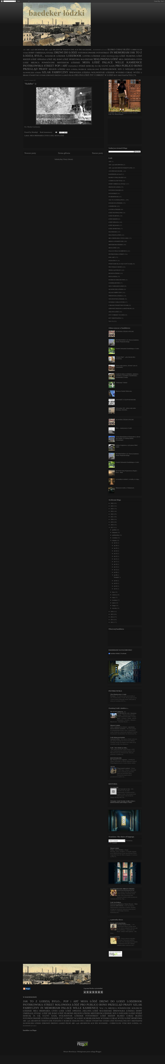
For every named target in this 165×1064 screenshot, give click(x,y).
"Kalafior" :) (30, 84)
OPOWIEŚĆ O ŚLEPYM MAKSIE (126, 399)
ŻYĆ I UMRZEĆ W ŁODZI (101, 75)
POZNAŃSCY (73, 66)
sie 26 (115, 548)
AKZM (112, 766)
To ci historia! (114, 787)
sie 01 (115, 588)
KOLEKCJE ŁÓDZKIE (55, 56)
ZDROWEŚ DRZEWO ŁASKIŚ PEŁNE (60, 75)
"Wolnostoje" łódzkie (121, 382)
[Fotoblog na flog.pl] (82, 1046)
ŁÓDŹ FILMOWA (128, 56)
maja (113, 597)
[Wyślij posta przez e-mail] (56, 132)
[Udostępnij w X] (63, 132)
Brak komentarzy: (46, 132)
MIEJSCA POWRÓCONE (43, 62)
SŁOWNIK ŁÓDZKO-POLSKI (125, 331)
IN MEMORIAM (119, 52)
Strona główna (64, 153)
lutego (114, 605)
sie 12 (115, 569)
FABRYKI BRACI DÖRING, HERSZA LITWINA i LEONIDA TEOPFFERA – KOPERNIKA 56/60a (127, 375)
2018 (112, 524)
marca (114, 603)
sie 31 (115, 543)
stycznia (114, 608)
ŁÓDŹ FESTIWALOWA (110, 56)
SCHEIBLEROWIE (108, 69)
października (115, 535)
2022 (112, 514)
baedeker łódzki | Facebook (118, 653)
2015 (112, 614)
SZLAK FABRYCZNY (55, 72)
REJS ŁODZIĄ (72, 69)
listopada (114, 532)
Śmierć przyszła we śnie (123, 789)
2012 (112, 622)
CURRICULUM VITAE (115, 180)
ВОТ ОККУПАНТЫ (121, 75)
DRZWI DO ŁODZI (65, 52)
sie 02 (115, 586)
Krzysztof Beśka (115, 937)
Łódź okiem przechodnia (117, 737)
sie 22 (115, 556)
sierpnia (114, 540)
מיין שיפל (132, 75)
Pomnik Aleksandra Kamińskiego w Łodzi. (127, 348)
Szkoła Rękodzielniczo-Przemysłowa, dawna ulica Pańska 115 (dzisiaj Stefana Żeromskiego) (128, 438)
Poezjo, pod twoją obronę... (118, 923)
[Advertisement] (63, 143)
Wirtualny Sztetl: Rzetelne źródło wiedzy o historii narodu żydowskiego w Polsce (122, 801)
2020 (112, 519)
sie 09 (115, 572)
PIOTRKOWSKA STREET (38, 65)
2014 (112, 617)
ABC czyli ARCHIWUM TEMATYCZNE (59, 50)
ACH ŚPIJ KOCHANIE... (84, 50)
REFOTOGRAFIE (116, 758)
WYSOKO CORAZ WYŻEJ (128, 72)
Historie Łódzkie (115, 725)
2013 (112, 619)
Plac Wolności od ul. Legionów (118, 759)
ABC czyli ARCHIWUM (35, 50)
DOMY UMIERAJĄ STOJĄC (41, 53)
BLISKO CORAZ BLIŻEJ (119, 49)
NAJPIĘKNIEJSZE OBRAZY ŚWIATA (122, 888)
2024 (112, 508)
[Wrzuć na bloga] (61, 132)
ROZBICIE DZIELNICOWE (88, 69)
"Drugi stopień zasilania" (124, 768)
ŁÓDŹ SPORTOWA (71, 59)
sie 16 (115, 564)
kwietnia (114, 600)
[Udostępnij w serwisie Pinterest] (66, 132)
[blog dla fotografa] (115, 956)
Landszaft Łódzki (115, 739)
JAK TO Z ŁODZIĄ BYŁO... (117, 200)
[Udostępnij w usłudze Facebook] (65, 132)
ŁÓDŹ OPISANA (38, 59)
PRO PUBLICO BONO (128, 65)
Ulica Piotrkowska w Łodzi (118, 694)
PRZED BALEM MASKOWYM (125, 890)
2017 (112, 527)
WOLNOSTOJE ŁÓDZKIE (103, 72)
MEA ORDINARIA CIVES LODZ (42, 135)
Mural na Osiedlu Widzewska (124, 391)
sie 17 (115, 561)
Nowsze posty (30, 153)
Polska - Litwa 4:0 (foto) (117, 850)
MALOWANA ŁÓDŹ (106, 59)
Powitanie (113, 696)
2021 (112, 516)
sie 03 (115, 583)
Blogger (98, 1051)
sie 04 (115, 580)
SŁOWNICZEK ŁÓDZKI (32, 72)
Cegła (118, 938)
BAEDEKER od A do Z (100, 49)
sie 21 (115, 559)
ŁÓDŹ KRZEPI (113, 219)
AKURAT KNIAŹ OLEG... (124, 924)
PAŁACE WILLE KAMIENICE (122, 62)
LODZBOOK (73, 55)
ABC (24, 49)
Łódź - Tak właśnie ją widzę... (119, 747)
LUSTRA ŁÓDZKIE (91, 56)
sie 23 (115, 553)
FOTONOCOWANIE (87, 53)
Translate (114, 843)
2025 (112, 506)
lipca (113, 592)
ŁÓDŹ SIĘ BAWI (54, 59)
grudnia (114, 530)
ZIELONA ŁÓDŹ (81, 75)
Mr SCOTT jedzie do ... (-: (118, 711)
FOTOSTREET (102, 53)
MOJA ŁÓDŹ (91, 62)
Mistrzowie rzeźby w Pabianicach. (125, 488)
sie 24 (115, 551)
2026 (112, 503)
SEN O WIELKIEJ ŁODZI (130, 69)
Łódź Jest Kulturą (115, 902)
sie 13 (115, 567)
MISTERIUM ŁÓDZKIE (68, 62)
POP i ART (61, 65)
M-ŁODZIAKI (87, 59)
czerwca (114, 595)
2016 (112, 611)
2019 (112, 522)
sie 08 (115, 575)
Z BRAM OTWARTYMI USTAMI (118, 305)
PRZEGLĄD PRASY (35, 68)
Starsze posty (97, 153)
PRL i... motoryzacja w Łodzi (124, 428)
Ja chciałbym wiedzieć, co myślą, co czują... (128, 479)
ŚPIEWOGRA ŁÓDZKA (79, 72)
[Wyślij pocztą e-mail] (60, 132)
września (114, 538)
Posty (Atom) (68, 159)
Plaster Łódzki (114, 848)
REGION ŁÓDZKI (57, 69)
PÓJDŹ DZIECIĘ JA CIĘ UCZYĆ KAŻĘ (97, 66)
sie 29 (115, 545)
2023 (112, 511)
